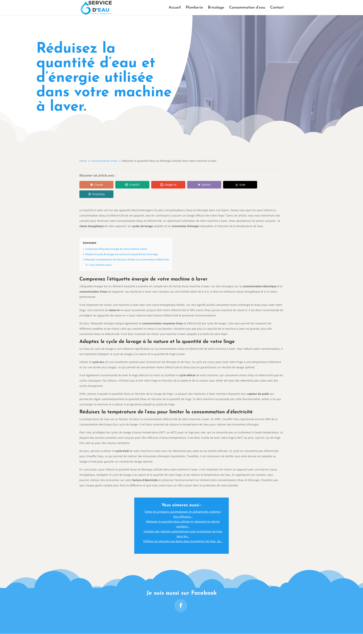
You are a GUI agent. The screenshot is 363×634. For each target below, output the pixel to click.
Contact (277, 7)
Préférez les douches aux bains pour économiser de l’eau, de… (183, 541)
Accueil (175, 7)
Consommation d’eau (247, 7)
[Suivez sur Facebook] (180, 605)
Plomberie (194, 7)
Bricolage (216, 7)
